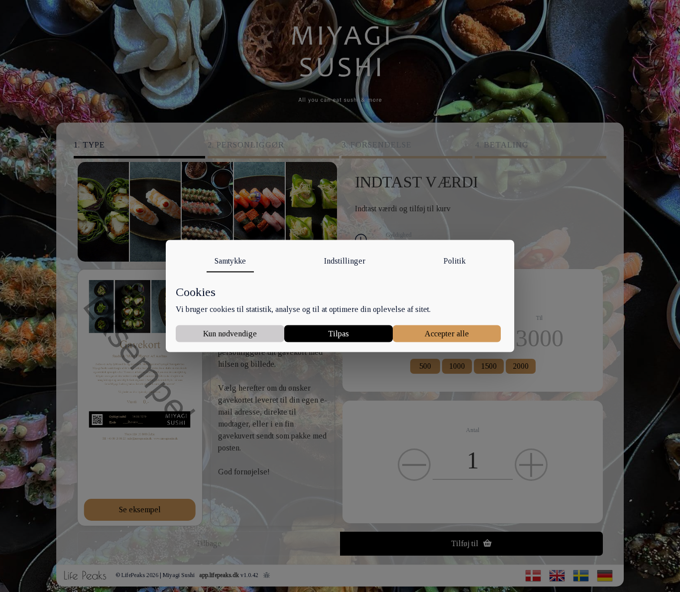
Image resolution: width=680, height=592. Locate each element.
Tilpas (338, 333)
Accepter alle (447, 333)
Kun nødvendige (230, 333)
